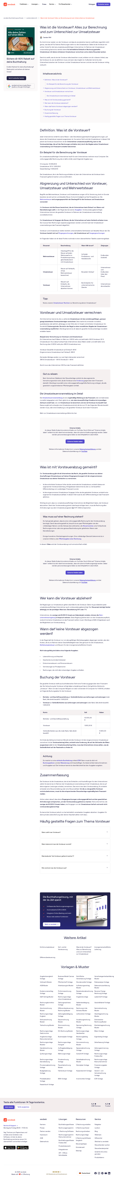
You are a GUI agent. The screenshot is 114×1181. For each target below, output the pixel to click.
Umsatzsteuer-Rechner (61, 303)
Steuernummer (88, 526)
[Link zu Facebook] (95, 1173)
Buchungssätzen (49, 763)
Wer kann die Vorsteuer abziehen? (56, 103)
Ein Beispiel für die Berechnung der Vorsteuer (62, 84)
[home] (9, 4)
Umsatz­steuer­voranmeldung (52, 398)
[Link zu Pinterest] (102, 1173)
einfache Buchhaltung (64, 760)
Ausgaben (78, 210)
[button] (24, 4)
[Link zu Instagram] (99, 1173)
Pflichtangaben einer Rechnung (70, 539)
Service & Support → (11, 1125)
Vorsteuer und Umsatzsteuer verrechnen (59, 91)
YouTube (84, 451)
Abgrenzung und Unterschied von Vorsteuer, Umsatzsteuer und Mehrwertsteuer (72, 88)
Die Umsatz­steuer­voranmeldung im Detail (61, 96)
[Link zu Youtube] (106, 1173)
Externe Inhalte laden (75, 441)
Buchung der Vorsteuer (53, 110)
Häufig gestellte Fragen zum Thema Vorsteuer (60, 116)
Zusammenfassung (51, 113)
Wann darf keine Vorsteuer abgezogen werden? (61, 106)
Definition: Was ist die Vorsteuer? (56, 80)
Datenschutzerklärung (87, 449)
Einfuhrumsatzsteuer (47, 645)
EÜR (78, 760)
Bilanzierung (65, 763)
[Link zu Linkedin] (109, 1173)
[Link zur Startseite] (9, 1120)
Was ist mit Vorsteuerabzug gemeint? (58, 100)
